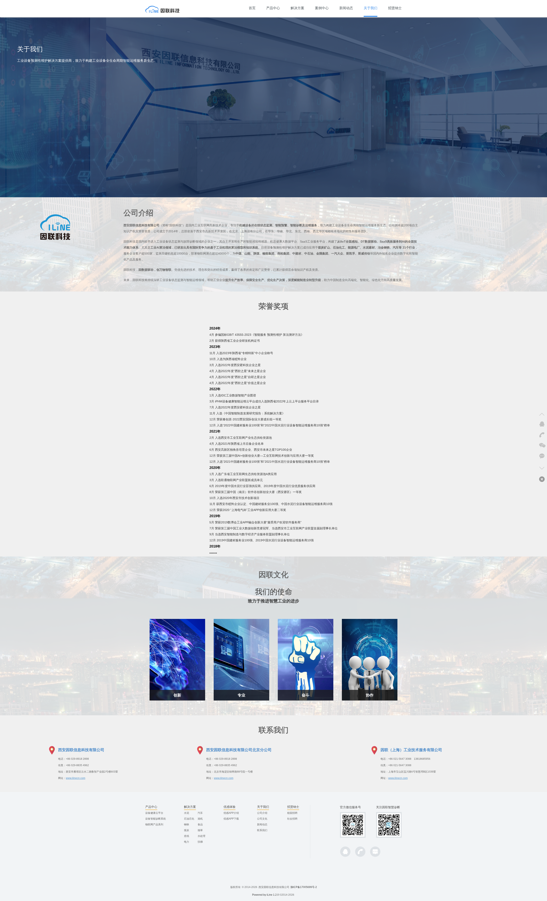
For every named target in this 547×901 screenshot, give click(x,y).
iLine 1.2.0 (273, 894)
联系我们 (262, 830)
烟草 (200, 830)
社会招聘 (292, 818)
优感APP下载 (231, 818)
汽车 (200, 813)
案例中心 (322, 8)
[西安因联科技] (162, 8)
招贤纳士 (395, 8)
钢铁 (186, 824)
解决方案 (297, 8)
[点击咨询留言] (541, 456)
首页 (252, 8)
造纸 (186, 836)
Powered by (259, 894)
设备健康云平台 (154, 813)
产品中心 (273, 8)
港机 (200, 818)
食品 (200, 824)
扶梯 (200, 842)
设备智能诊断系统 (155, 818)
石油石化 (189, 818)
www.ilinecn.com (75, 778)
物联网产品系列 (154, 824)
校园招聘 (292, 813)
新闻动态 (346, 8)
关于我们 (370, 8)
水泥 (186, 813)
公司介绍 (262, 813)
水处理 (201, 836)
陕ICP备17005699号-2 (304, 887)
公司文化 (262, 818)
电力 (186, 842)
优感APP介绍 (231, 813)
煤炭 (186, 830)
